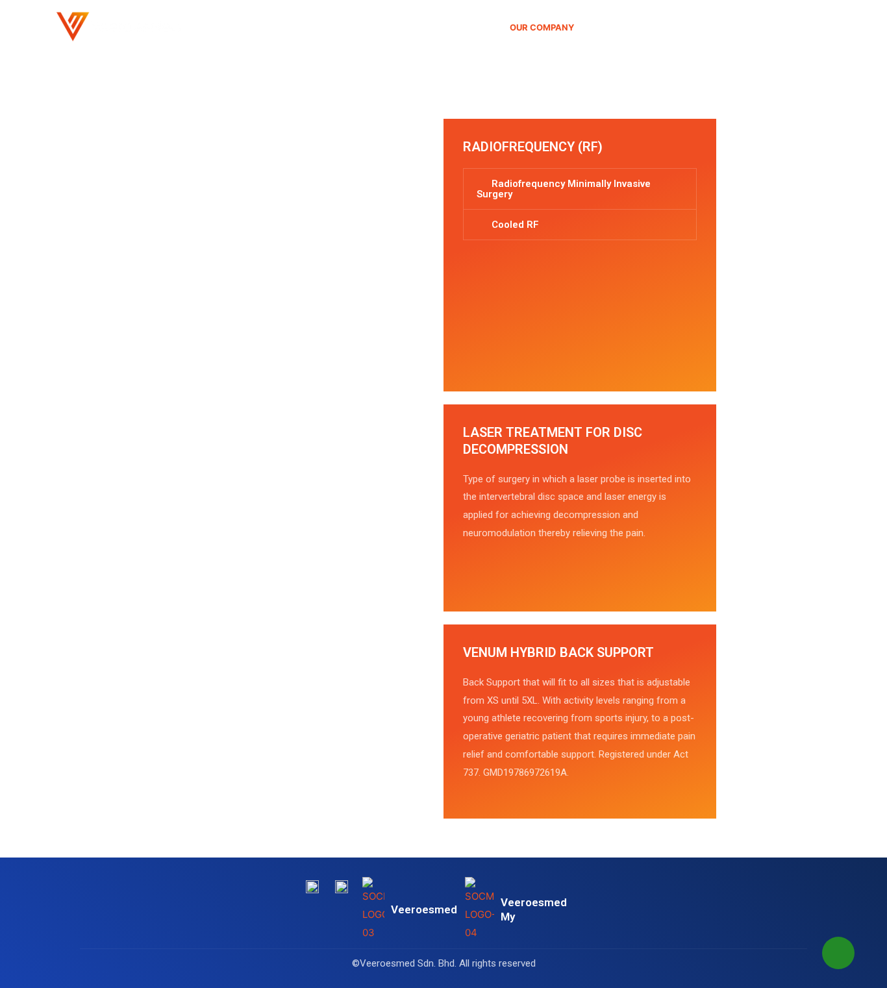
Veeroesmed (424, 909)
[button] (580, 189)
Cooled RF (515, 224)
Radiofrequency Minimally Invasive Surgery (564, 189)
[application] (579, 27)
